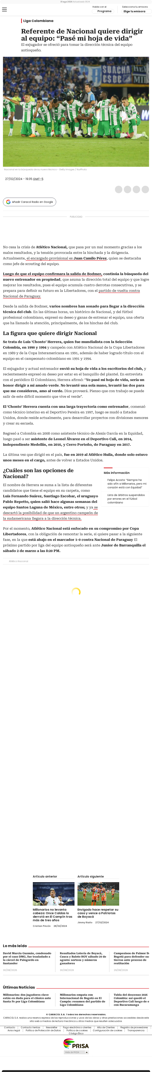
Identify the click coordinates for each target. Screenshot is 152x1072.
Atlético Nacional (18, 561)
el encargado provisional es (66, 258)
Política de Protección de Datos (43, 1030)
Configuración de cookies (107, 1030)
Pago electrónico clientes (77, 1027)
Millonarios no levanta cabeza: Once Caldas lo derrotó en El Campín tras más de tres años (52, 914)
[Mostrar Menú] (4, 9)
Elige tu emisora (134, 11)
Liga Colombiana (38, 21)
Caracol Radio (18, 9)
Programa (104, 11)
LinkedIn (136, 189)
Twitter (127, 189)
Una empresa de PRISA (76, 1043)
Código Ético (76, 1033)
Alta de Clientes (106, 1027)
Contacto (9, 1027)
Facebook (118, 189)
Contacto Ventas (30, 1027)
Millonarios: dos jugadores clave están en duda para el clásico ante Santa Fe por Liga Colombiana (27, 998)
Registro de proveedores (134, 1027)
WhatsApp (145, 189)
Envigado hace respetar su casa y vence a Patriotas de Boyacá (97, 913)
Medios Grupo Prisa (76, 1052)
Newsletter (51, 1027)
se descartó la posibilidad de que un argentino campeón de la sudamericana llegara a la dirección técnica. (50, 512)
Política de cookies (77, 1030)
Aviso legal (14, 1030)
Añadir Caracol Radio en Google (32, 202)
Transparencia (136, 1030)
